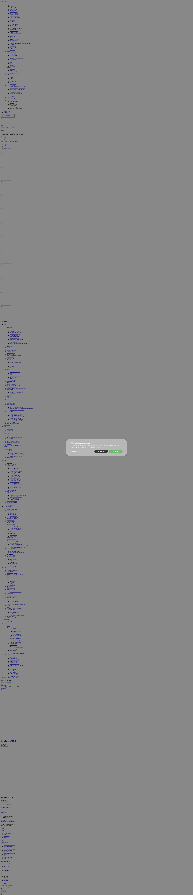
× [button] (124, 441)
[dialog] (96, 447)
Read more (97, 447)
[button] (75, 451)
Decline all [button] (101, 451)
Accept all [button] (115, 451)
